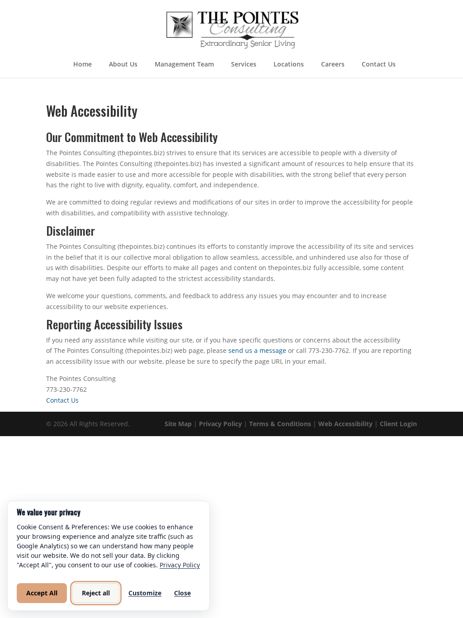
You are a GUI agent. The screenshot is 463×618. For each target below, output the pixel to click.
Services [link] (243, 64)
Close (182, 593)
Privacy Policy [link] (220, 423)
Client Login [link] (398, 423)
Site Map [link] (178, 423)
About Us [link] (123, 64)
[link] (232, 28)
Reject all (96, 593)
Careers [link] (333, 64)
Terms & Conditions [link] (280, 423)
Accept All (41, 593)
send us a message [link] (257, 350)
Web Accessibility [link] (345, 423)
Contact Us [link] (379, 64)
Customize (144, 593)
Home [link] (82, 64)
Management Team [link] (184, 64)
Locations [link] (289, 64)
